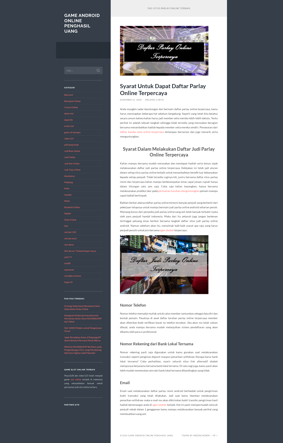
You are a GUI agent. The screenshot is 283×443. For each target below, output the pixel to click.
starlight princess (72, 275)
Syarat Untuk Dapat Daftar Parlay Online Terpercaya (163, 89)
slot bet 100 (70, 232)
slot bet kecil (70, 238)
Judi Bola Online (72, 151)
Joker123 (69, 138)
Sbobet (67, 213)
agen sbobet (167, 230)
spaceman (69, 269)
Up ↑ (215, 435)
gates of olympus (72, 132)
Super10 (68, 282)
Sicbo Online (70, 219)
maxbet (68, 194)
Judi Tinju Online (72, 169)
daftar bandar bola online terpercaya (142, 131)
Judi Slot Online (71, 163)
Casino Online (71, 107)
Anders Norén (201, 435)
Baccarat (68, 94)
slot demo (69, 244)
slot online (76, 379)
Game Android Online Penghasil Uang (82, 23)
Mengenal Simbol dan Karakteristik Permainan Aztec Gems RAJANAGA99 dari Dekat (83, 318)
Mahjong (68, 182)
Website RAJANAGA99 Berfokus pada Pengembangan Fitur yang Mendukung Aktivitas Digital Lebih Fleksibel (83, 349)
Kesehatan (69, 176)
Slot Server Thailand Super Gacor (80, 251)
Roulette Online (72, 207)
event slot (69, 126)
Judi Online (69, 157)
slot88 (67, 263)
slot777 (68, 257)
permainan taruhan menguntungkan (178, 191)
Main (66, 188)
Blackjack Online (72, 101)
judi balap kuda (71, 144)
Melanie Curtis (154, 100)
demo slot (69, 113)
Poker (67, 201)
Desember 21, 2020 (131, 100)
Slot (66, 226)
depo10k (68, 119)
